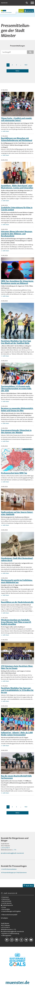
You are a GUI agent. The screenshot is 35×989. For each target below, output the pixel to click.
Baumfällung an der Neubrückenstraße (17, 602)
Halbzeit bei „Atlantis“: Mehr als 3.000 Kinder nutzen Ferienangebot (17, 733)
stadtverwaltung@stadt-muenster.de (13, 853)
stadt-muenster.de (10, 893)
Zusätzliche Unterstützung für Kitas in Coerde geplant (16, 208)
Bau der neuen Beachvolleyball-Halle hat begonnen (16, 777)
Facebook (16, 940)
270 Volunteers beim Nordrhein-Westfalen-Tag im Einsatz (17, 667)
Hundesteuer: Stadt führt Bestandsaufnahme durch (17, 559)
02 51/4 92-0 (6, 848)
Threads (21, 940)
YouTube (31, 940)
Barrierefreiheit (6, 901)
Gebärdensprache (7, 905)
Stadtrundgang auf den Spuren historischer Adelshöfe (17, 513)
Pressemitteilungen (17, 46)
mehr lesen (5, 131)
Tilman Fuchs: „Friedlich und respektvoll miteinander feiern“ (16, 119)
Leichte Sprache (7, 903)
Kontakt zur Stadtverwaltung (10, 933)
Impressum (5, 897)
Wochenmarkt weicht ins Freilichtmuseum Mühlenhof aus (17, 581)
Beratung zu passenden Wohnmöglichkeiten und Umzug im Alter (17, 409)
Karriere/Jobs (6, 909)
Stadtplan (5, 918)
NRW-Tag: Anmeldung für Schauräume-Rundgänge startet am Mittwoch (17, 282)
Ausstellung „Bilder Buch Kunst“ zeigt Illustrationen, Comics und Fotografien (17, 186)
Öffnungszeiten (6, 935)
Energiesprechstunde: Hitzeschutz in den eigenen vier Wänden (16, 431)
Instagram (12, 940)
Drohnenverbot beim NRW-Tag (14, 473)
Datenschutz (6, 899)
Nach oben (29, 886)
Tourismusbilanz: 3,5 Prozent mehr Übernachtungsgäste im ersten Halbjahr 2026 (16, 388)
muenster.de (4, 3)
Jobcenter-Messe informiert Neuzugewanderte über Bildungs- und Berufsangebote (17, 233)
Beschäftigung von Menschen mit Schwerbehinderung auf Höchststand (16, 139)
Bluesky (26, 940)
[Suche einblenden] (26, 2)
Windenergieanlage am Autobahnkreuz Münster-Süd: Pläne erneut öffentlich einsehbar (16, 622)
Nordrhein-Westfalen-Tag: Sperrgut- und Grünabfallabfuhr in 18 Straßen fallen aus (17, 690)
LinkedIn (7, 940)
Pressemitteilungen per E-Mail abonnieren (15, 872)
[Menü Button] (32, 3)
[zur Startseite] (26, 10)
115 (15, 850)
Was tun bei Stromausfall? (9, 914)
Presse (4, 907)
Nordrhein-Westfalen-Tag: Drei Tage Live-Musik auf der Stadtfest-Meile (16, 342)
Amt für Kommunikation (9, 869)
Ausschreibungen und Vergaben (11, 911)
